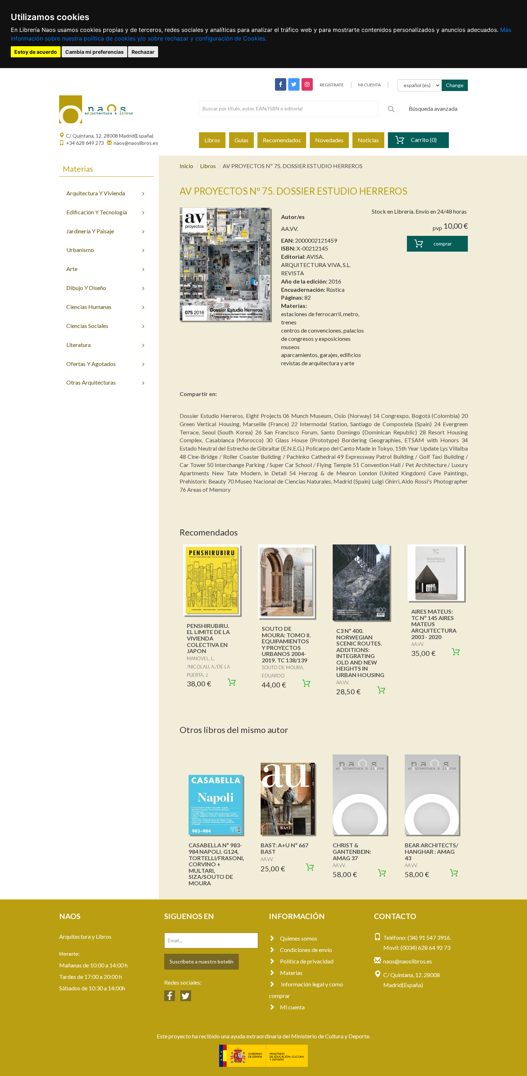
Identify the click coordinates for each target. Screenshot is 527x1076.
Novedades (329, 140)
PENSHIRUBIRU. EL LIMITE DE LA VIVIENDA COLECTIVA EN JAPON (208, 638)
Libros (212, 140)
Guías (241, 140)
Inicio (186, 165)
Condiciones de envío (306, 949)
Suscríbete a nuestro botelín (201, 961)
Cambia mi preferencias (94, 52)
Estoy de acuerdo (35, 52)
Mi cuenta (292, 1007)
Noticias (368, 140)
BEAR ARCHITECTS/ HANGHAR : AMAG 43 (431, 851)
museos (290, 346)
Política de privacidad (306, 961)
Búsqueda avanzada (433, 108)
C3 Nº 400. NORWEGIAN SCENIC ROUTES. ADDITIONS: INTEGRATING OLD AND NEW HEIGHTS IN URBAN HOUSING (360, 652)
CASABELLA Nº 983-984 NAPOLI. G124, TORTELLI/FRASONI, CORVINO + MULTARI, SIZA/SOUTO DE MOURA (216, 864)
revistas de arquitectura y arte (317, 363)
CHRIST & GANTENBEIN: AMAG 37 (352, 851)
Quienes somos (298, 938)
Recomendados (282, 140)
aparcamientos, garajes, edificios (321, 354)
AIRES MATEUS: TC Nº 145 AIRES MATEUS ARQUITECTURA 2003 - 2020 (433, 624)
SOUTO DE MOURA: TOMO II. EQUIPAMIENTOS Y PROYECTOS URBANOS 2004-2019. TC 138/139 (286, 644)
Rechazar (143, 52)
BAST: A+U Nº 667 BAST (284, 848)
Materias (291, 972)
